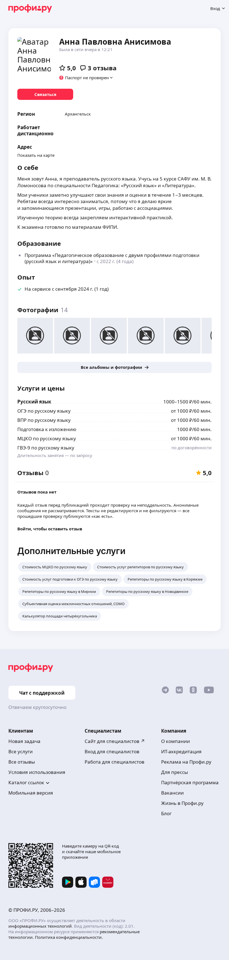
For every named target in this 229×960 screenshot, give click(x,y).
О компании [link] (175, 741)
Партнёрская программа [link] (190, 782)
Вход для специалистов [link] (112, 751)
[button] (86, 77)
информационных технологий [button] (40, 926)
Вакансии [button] (172, 793)
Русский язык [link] (34, 401)
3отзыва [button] (102, 68)
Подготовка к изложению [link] (46, 429)
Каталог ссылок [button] (26, 782)
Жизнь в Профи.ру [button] (182, 803)
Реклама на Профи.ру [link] (186, 762)
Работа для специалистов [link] (114, 762)
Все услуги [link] (20, 751)
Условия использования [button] (36, 772)
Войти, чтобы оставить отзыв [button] (49, 528)
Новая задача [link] (24, 741)
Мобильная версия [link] (30, 793)
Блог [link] (166, 813)
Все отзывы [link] (21, 762)
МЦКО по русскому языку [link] (46, 438)
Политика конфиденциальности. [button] (69, 937)
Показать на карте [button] (35, 155)
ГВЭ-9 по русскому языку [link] (45, 447)
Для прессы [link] (174, 772)
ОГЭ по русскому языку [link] (44, 411)
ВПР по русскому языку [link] (44, 420)
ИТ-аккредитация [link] (181, 751)
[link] (45, 94)
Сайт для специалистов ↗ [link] (115, 741)
